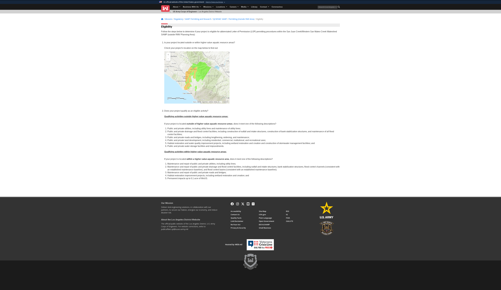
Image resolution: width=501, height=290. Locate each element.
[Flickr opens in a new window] (253, 204)
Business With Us (191, 7)
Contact (264, 7)
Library (254, 7)
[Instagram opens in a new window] (237, 204)
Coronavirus (277, 7)
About (176, 7)
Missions (207, 7)
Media (244, 7)
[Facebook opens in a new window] (232, 204)
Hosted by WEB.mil (233, 244)
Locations (221, 7)
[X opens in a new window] (242, 204)
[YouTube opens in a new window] (248, 204)
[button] (216, 2)
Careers (233, 7)
